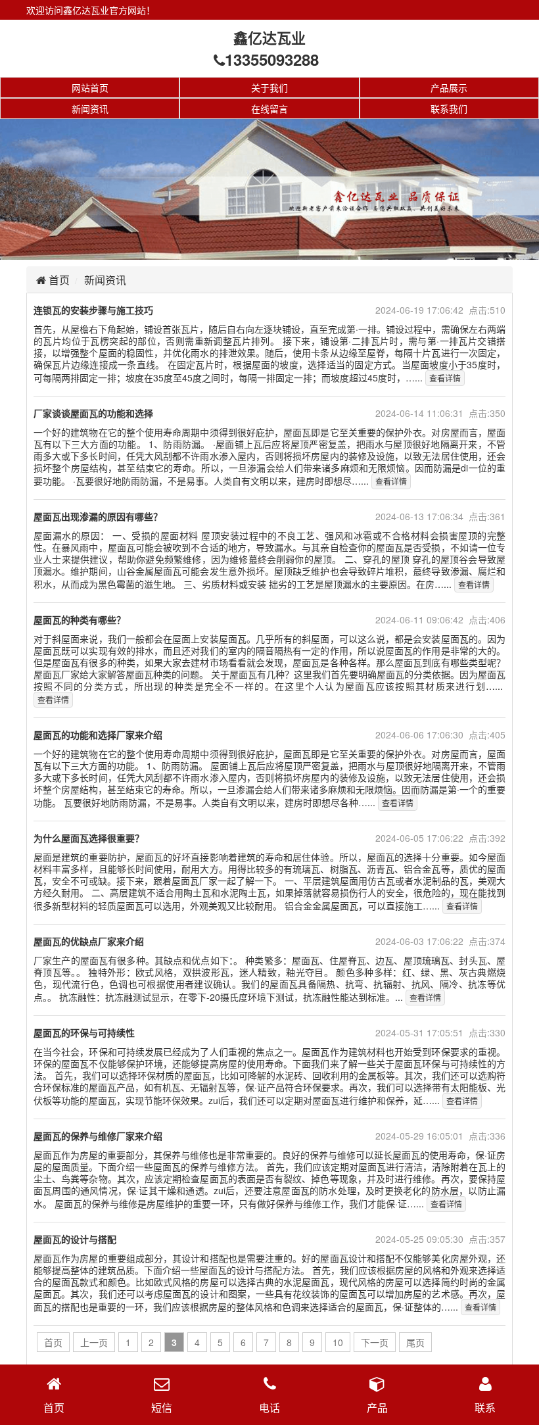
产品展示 (449, 87)
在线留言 (269, 108)
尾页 (415, 1342)
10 (338, 1342)
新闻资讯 (90, 108)
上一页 (94, 1342)
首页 (58, 279)
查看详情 (445, 377)
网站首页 (90, 87)
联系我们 (449, 108)
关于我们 (269, 87)
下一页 (374, 1342)
